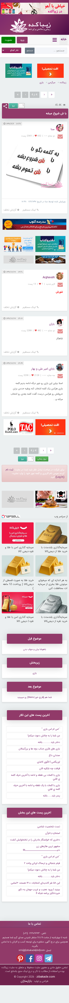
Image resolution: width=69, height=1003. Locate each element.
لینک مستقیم (29, 210)
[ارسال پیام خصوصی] (61, 136)
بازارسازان (26, 981)
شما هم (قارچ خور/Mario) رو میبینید (34, 697)
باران (51, 324)
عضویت (8, 40)
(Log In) (60, 477)
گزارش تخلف (10, 210)
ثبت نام (9, 470)
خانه (63, 39)
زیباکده (63, 82)
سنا (52, 129)
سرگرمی (51, 82)
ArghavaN (48, 277)
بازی (41, 82)
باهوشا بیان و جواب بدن (34, 649)
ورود (22, 40)
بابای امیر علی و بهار (42, 369)
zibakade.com (45, 976)
